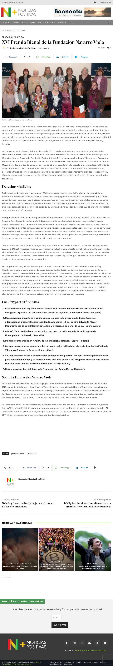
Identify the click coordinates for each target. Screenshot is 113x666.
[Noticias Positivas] (17, 12)
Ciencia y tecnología (20, 564)
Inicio (4, 30)
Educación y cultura (16, 30)
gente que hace (17, 454)
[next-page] (8, 576)
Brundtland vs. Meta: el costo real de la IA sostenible (20, 567)
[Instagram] (74, 643)
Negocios (92, 564)
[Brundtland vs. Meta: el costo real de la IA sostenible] (20, 549)
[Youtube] (105, 643)
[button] (109, 22)
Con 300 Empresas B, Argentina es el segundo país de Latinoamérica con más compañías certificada (56, 566)
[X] (97, 643)
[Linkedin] (82, 643)
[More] (95, 468)
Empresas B (56, 562)
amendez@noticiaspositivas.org (90, 650)
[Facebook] (66, 643)
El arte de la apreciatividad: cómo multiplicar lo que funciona (93, 567)
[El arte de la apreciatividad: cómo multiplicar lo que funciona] (93, 549)
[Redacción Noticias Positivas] (4, 48)
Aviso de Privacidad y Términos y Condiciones (21, 663)
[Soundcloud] (89, 643)
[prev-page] (4, 576)
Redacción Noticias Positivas (23, 48)
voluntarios (32, 454)
